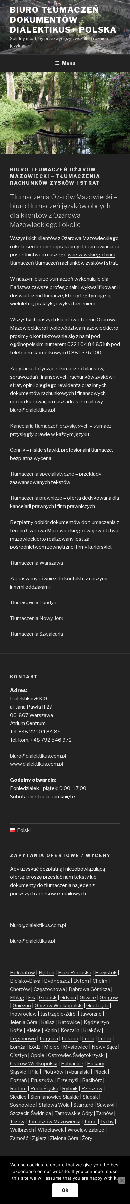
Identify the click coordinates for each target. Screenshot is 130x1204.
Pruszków (42, 1080)
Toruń (90, 1122)
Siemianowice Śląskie (54, 1097)
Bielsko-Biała (25, 981)
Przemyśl (67, 1080)
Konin (50, 1030)
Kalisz (47, 1022)
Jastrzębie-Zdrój (58, 1014)
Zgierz (39, 1138)
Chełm (100, 981)
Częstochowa (49, 989)
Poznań (18, 1080)
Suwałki (105, 1105)
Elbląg (17, 998)
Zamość (19, 1138)
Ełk (31, 998)
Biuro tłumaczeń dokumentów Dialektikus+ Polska (63, 20)
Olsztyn (18, 1055)
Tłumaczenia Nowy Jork (36, 618)
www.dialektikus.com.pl (36, 764)
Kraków (92, 1030)
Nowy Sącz (104, 1047)
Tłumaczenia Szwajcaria (36, 634)
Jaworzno (91, 1014)
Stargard (83, 1105)
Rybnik (70, 1089)
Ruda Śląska (44, 1089)
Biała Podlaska (74, 973)
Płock (100, 1072)
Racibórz (92, 1080)
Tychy (107, 1122)
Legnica (49, 1039)
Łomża (17, 1047)
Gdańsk (48, 998)
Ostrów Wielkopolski (33, 1064)
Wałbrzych (22, 1130)
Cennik (17, 450)
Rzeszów (91, 1089)
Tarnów (104, 1113)
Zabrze (96, 1130)
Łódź (34, 1047)
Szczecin (20, 1113)
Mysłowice (75, 1047)
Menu (68, 63)
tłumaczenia (102, 522)
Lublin (104, 1039)
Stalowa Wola (54, 1105)
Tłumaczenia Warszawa (36, 563)
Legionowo (23, 1039)
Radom (18, 1089)
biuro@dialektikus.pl (32, 410)
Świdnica (41, 1113)
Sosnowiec (22, 1105)
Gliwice (88, 998)
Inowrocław (23, 1014)
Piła (34, 1072)
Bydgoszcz (57, 981)
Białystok (106, 973)
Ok (65, 1190)
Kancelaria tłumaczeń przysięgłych (49, 426)
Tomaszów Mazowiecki (54, 1122)
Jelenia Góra (23, 1022)
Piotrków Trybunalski (66, 1072)
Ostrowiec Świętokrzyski (76, 1055)
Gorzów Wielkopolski (59, 1006)
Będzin (46, 973)
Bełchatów (22, 973)
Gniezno (22, 1006)
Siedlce (18, 1097)
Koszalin (70, 1030)
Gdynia (68, 998)
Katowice (69, 1022)
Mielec (51, 1047)
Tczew (17, 1122)
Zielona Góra (64, 1138)
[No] (121, 1180)
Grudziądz (97, 1006)
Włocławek (51, 1130)
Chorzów (20, 989)
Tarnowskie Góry (74, 1113)
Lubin (88, 1039)
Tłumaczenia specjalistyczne (42, 474)
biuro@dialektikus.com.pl (38, 756)
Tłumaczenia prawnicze (36, 498)
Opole (37, 1055)
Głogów (109, 998)
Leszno (70, 1039)
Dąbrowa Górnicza (89, 989)
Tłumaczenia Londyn (33, 602)
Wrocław (78, 1130)
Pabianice (72, 1064)
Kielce (33, 1030)
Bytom (81, 981)
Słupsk (90, 1097)
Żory (87, 1138)
